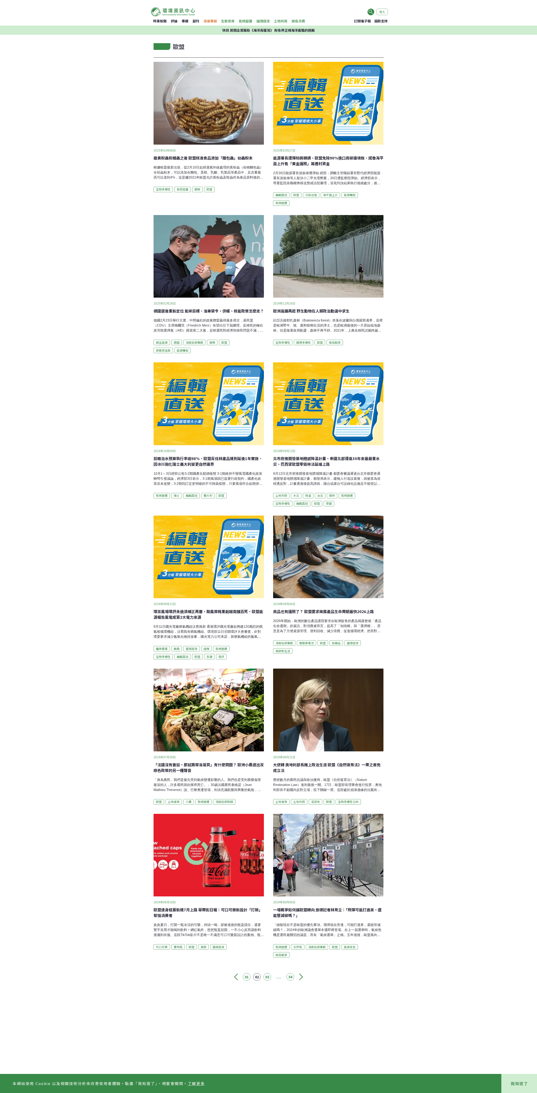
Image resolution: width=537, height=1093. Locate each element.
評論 (174, 20)
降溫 (308, 495)
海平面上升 (330, 195)
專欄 (185, 20)
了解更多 (196, 1083)
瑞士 (177, 495)
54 (290, 976)
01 (247, 976)
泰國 (329, 503)
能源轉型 (350, 195)
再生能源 (162, 342)
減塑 (203, 947)
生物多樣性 (163, 189)
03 (267, 976)
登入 (382, 12)
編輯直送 (281, 195)
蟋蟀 (197, 189)
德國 (177, 342)
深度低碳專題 (194, 342)
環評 (221, 657)
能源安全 (350, 947)
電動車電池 (306, 643)
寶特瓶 (178, 947)
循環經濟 (263, 20)
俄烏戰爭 (335, 342)
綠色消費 (298, 20)
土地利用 (280, 20)
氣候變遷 (245, 20)
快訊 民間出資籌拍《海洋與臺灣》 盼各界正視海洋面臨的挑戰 (268, 30)
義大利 (207, 495)
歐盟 (209, 189)
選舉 (212, 342)
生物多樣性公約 (348, 802)
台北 (320, 495)
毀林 (332, 495)
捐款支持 (381, 20)
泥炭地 (315, 802)
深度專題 (210, 20)
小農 (189, 802)
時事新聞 (160, 20)
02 (257, 976)
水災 (296, 495)
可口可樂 (162, 947)
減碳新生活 (282, 651)
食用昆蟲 (182, 189)
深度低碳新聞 (224, 802)
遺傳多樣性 (303, 342)
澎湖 (209, 657)
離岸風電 (162, 649)
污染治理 (311, 195)
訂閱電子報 (362, 20)
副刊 (196, 20)
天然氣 (297, 947)
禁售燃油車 (163, 350)
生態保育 (228, 20)
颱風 (177, 649)
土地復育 (174, 802)
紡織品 (336, 643)
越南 (206, 649)
